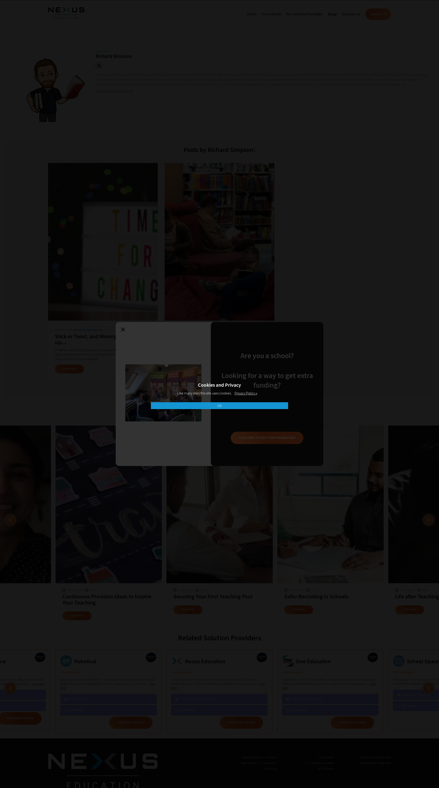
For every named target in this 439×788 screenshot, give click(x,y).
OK (219, 405)
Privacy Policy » (246, 393)
